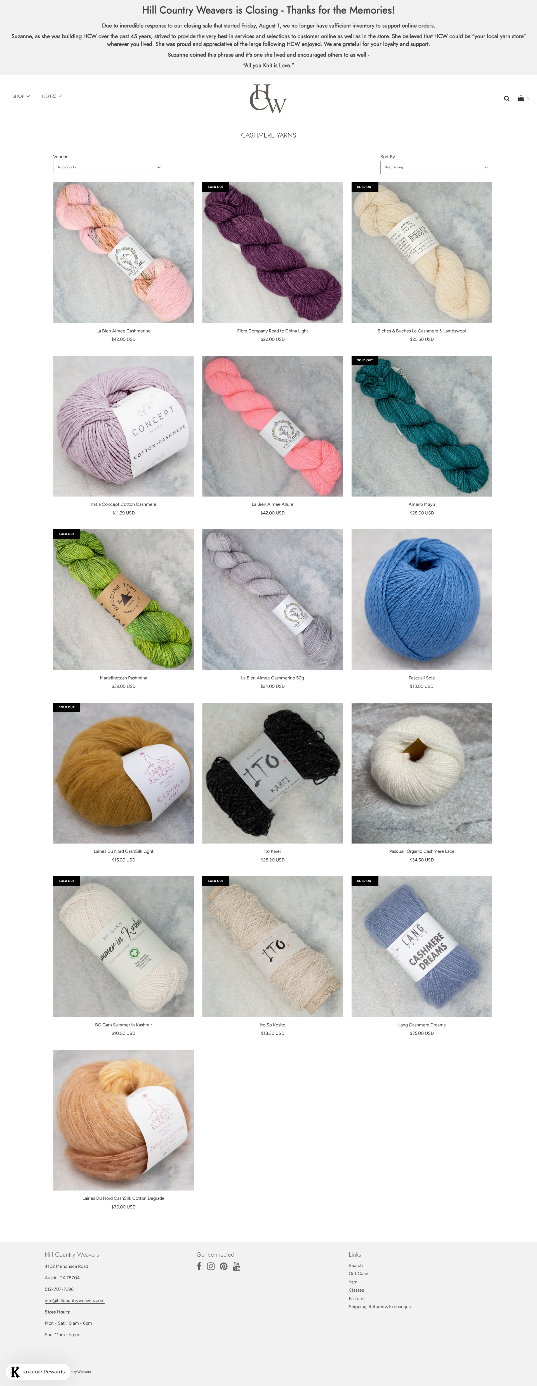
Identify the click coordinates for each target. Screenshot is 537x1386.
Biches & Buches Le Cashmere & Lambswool (422, 331)
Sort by (387, 156)
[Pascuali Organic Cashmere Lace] (422, 773)
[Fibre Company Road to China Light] (272, 252)
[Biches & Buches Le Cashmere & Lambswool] (422, 252)
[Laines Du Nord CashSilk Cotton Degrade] (123, 1120)
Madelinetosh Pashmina (123, 678)
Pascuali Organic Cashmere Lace (421, 851)
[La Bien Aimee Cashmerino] (123, 252)
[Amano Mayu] (422, 426)
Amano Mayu (422, 504)
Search (356, 1265)
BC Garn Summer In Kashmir (123, 1025)
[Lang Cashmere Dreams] (422, 946)
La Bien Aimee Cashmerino (123, 331)
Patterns (357, 1298)
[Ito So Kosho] (272, 946)
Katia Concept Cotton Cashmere (123, 504)
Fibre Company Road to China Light (272, 331)
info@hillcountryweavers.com (75, 1300)
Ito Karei (272, 851)
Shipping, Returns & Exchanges (380, 1306)
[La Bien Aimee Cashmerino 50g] (272, 599)
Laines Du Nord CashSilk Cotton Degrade (123, 1198)
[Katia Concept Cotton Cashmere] (123, 426)
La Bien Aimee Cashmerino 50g (272, 678)
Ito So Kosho (272, 1025)
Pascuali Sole (422, 678)
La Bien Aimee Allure (272, 504)
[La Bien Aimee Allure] (272, 426)
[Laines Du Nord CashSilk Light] (123, 773)
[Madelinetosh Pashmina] (123, 599)
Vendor (60, 156)
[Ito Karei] (272, 773)
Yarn (353, 1282)
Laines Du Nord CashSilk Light (124, 851)
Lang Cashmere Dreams (422, 1025)
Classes (356, 1290)
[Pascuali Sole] (422, 599)
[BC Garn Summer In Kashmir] (123, 946)
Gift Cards (359, 1273)
